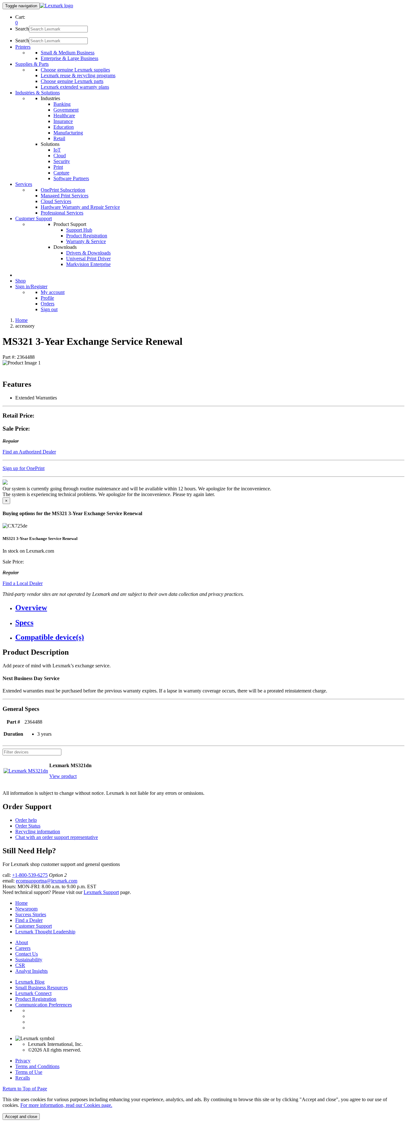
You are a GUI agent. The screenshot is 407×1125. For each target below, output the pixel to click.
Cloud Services (56, 201)
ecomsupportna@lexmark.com (46, 880)
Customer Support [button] (33, 218)
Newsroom (26, 908)
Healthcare (64, 115)
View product (63, 776)
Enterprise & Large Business (69, 58)
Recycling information (37, 831)
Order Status (27, 825)
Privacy (23, 1060)
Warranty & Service (86, 241)
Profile (47, 298)
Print (58, 167)
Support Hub (79, 230)
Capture (61, 172)
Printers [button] (23, 47)
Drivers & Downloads (88, 253)
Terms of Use (28, 1072)
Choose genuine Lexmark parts (72, 81)
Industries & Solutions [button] (37, 92)
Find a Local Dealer (23, 583)
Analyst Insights (31, 971)
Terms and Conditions (37, 1066)
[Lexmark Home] (56, 5)
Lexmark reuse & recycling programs (78, 75)
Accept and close (21, 1116)
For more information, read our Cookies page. (66, 1105)
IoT (57, 150)
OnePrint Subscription (63, 190)
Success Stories (30, 914)
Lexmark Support (101, 892)
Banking (62, 104)
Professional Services (62, 212)
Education (63, 127)
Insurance (63, 121)
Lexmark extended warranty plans (75, 87)
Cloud (59, 155)
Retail (59, 138)
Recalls (22, 1078)
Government (66, 109)
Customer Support (33, 926)
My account (53, 292)
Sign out (49, 309)
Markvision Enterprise (88, 264)
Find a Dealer (29, 920)
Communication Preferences (43, 1004)
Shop (20, 280)
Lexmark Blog (30, 982)
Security (61, 161)
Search (22, 28)
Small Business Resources (41, 987)
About (21, 942)
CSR (20, 965)
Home (21, 320)
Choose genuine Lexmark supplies (75, 69)
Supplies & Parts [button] (32, 64)
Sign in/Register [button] (31, 286)
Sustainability (28, 959)
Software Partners (71, 178)
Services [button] (23, 184)
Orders (47, 303)
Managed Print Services (64, 195)
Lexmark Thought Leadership (45, 931)
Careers (23, 948)
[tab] (209, 607)
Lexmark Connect (33, 993)
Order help (26, 820)
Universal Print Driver (88, 258)
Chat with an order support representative (56, 837)
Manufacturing (68, 132)
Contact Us (26, 954)
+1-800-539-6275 (30, 875)
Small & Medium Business (67, 52)
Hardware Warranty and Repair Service (80, 207)
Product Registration (86, 235)
